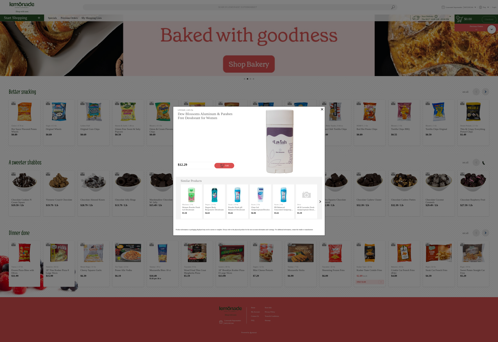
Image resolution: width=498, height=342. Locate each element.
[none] (191, 201)
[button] (280, 141)
